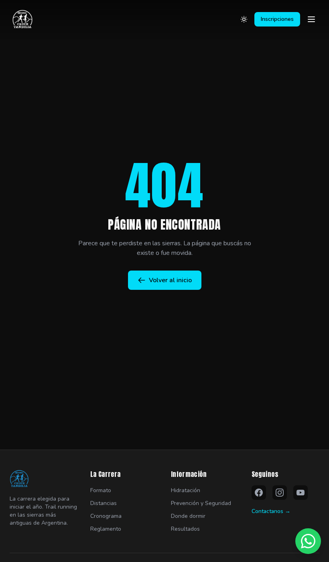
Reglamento (105, 529)
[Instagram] (279, 492)
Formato (100, 490)
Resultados (185, 529)
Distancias (103, 503)
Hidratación (185, 490)
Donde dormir (188, 516)
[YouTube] (300, 492)
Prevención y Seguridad (201, 503)
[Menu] (311, 19)
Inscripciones (277, 19)
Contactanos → (271, 511)
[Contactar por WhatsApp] (308, 541)
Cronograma (106, 516)
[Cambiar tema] (244, 19)
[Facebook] (259, 492)
